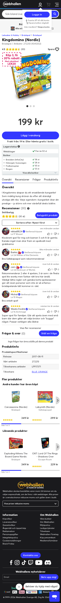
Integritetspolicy (10, 537)
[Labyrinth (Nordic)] (45, 397)
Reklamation (9, 531)
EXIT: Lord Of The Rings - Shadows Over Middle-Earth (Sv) (45, 456)
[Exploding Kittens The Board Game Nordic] (16, 443)
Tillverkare (45, 531)
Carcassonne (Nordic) (16, 406)
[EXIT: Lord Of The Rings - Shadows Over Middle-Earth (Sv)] (45, 443)
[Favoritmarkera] (4, 159)
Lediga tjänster (47, 528)
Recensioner (22, 179)
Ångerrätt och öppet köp (14, 528)
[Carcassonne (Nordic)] (16, 397)
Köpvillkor (7, 519)
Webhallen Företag (49, 534)
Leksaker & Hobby (10, 35)
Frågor (37, 179)
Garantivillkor (9, 525)
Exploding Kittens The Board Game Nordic (15, 455)
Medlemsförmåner (49, 540)
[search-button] (55, 14)
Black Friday (8, 543)
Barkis (14, 252)
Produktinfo (51, 179)
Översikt (7, 179)
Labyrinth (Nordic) (45, 406)
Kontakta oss (30, 555)
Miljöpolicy (45, 525)
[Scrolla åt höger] (58, 400)
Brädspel (26, 35)
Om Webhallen (47, 522)
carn (13, 267)
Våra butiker (45, 519)
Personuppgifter (10, 534)
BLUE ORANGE (40, 371)
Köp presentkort (47, 537)
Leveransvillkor (10, 522)
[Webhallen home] (11, 4)
